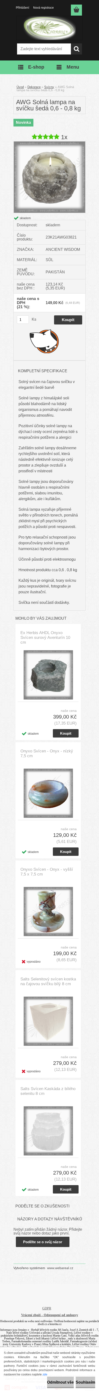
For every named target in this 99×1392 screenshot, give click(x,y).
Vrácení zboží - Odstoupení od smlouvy (49, 1315)
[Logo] (49, 28)
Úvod (20, 87)
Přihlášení (22, 7)
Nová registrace (43, 7)
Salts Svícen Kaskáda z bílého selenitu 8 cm (47, 1091)
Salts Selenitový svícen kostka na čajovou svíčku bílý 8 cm (48, 981)
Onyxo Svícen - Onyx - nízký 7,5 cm (46, 753)
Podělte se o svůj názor (42, 1242)
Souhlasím (85, 1382)
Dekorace (34, 87)
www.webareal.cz (60, 1268)
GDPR (46, 1308)
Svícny (49, 87)
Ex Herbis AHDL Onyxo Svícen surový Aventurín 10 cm (45, 637)
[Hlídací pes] (44, 341)
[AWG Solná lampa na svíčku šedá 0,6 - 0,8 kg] (49, 143)
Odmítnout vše (60, 1382)
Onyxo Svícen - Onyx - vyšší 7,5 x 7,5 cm (46, 871)
